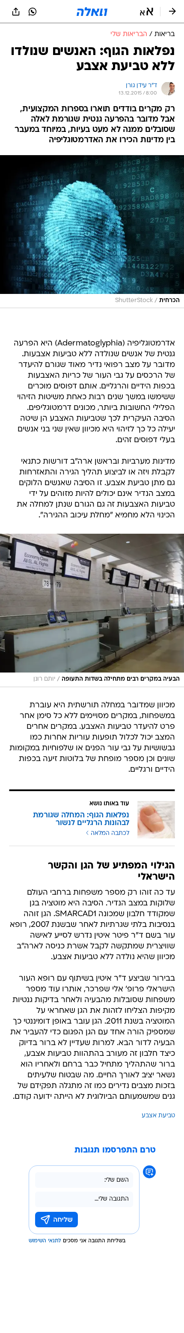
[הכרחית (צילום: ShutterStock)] (92, 231)
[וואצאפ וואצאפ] (32, 11)
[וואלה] (92, 11)
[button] (146, 11)
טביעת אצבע (158, 1116)
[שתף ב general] (16, 11)
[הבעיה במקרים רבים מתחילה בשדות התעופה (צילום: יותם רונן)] (92, 610)
